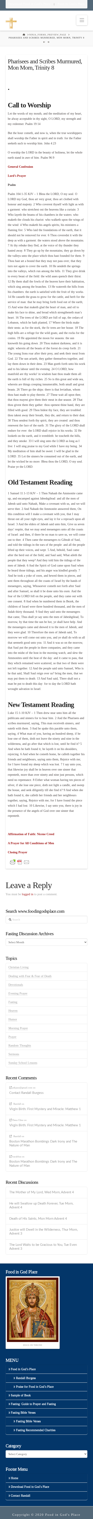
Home (14, 1478)
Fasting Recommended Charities (35, 1430)
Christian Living (18, 967)
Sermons (13, 1054)
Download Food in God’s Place (29, 4)
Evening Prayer (17, 993)
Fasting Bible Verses (23, 1412)
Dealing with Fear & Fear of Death (29, 976)
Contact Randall (20, 1495)
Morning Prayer (18, 1028)
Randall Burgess (26, 1378)
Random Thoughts (19, 1045)
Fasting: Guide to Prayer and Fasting (33, 1404)
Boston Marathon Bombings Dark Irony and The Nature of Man (43, 1143)
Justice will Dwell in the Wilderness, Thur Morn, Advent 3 (43, 1231)
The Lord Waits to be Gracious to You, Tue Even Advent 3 (43, 1247)
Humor (12, 1019)
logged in (27, 894)
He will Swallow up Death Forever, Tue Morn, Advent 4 (41, 1205)
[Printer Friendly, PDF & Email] (20, 861)
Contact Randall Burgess (26, 1093)
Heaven (13, 1010)
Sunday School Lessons (22, 1062)
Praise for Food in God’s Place (35, 1386)
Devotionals (15, 984)
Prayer (12, 1037)
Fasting (12, 1002)
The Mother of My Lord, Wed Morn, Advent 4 (41, 1192)
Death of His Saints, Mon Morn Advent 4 (38, 1218)
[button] (81, 20)
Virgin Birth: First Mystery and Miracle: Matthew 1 (45, 1109)
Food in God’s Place (71, 4)
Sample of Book (21, 1395)
